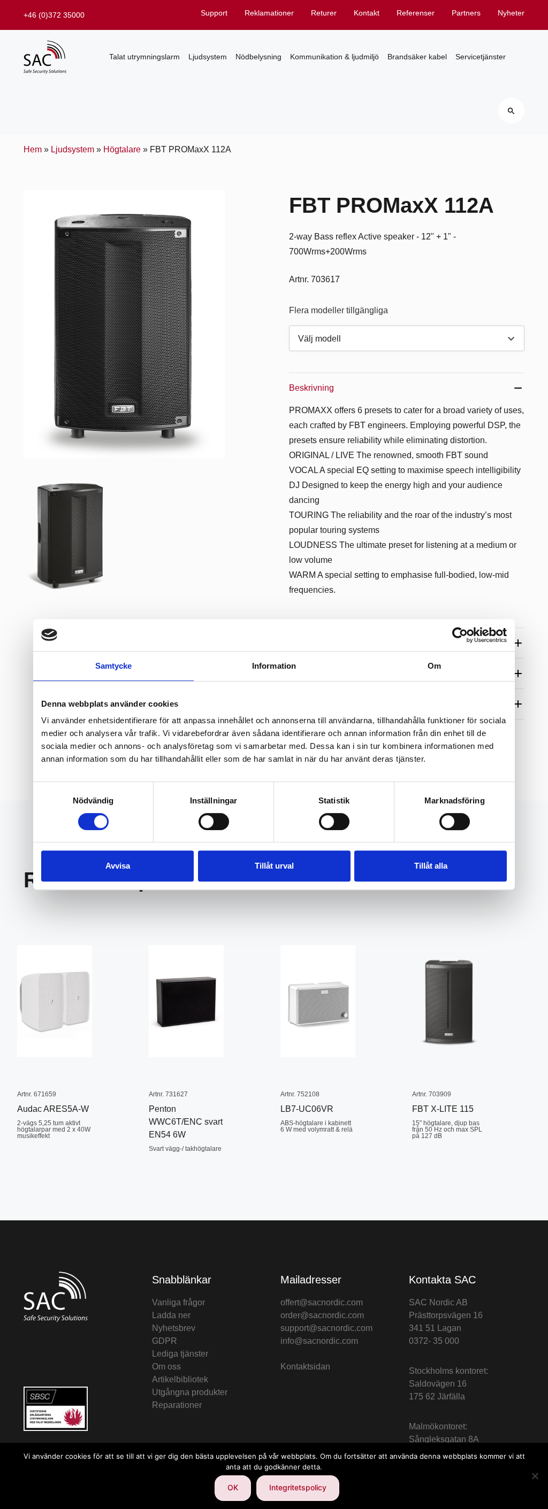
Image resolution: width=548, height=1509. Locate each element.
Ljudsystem (207, 56)
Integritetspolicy (297, 1487)
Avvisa (117, 865)
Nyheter (511, 13)
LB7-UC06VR (306, 1108)
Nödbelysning (258, 56)
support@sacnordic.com (326, 1328)
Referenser (416, 13)
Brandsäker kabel (417, 56)
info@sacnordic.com (319, 1340)
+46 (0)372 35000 (54, 15)
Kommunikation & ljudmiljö (334, 56)
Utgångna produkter (189, 1392)
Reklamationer (269, 13)
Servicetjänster (480, 56)
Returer (324, 13)
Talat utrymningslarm (144, 56)
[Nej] (534, 1476)
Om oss (166, 1366)
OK (232, 1487)
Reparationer (177, 1405)
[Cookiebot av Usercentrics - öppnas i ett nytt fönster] (460, 635)
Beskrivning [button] (311, 387)
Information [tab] (274, 665)
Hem (33, 149)
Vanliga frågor (178, 1302)
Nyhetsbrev (173, 1328)
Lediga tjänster (180, 1353)
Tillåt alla (430, 865)
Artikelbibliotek (180, 1379)
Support (214, 13)
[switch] (214, 821)
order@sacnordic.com (322, 1315)
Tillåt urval (274, 865)
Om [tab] (434, 665)
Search (511, 110)
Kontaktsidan (305, 1366)
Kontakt (366, 13)
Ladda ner (171, 1315)
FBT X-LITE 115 (443, 1108)
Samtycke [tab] (113, 665)
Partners (466, 13)
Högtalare (122, 149)
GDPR (164, 1340)
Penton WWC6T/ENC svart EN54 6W (186, 1121)
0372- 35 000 (434, 1340)
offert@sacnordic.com (321, 1302)
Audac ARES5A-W (53, 1108)
